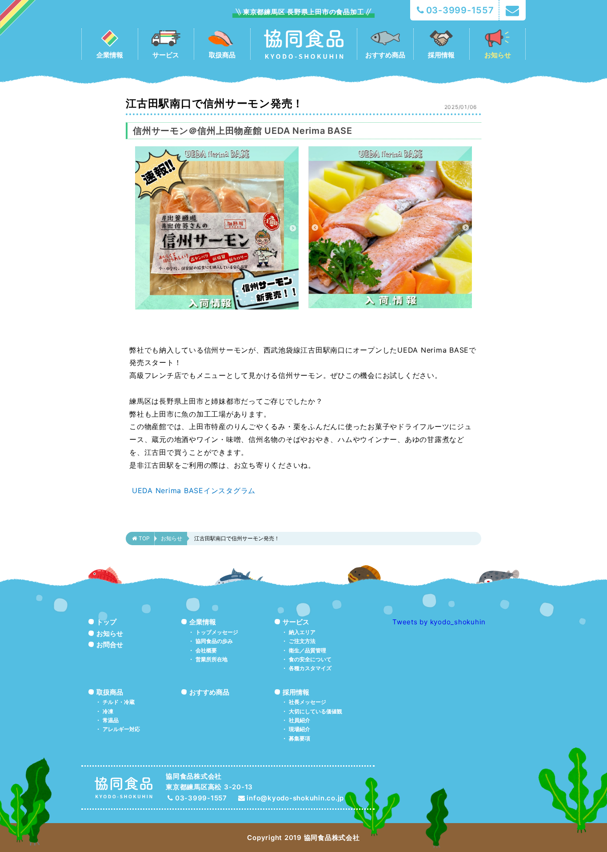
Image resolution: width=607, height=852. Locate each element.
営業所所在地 (212, 659)
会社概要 (206, 650)
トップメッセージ (217, 632)
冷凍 (108, 711)
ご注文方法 (302, 641)
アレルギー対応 (121, 729)
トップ (106, 622)
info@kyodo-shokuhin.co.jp (295, 798)
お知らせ (171, 538)
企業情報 (202, 622)
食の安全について (310, 659)
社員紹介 (299, 720)
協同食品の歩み (214, 641)
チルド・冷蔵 (119, 702)
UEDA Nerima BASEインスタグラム (192, 490)
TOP (144, 538)
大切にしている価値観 (315, 711)
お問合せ (109, 644)
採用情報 (296, 692)
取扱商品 (109, 692)
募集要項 (299, 738)
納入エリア (302, 632)
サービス (296, 622)
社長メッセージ (307, 702)
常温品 (111, 720)
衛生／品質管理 (307, 650)
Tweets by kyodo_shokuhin (439, 622)
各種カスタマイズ (310, 668)
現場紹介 (299, 729)
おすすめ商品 (209, 692)
